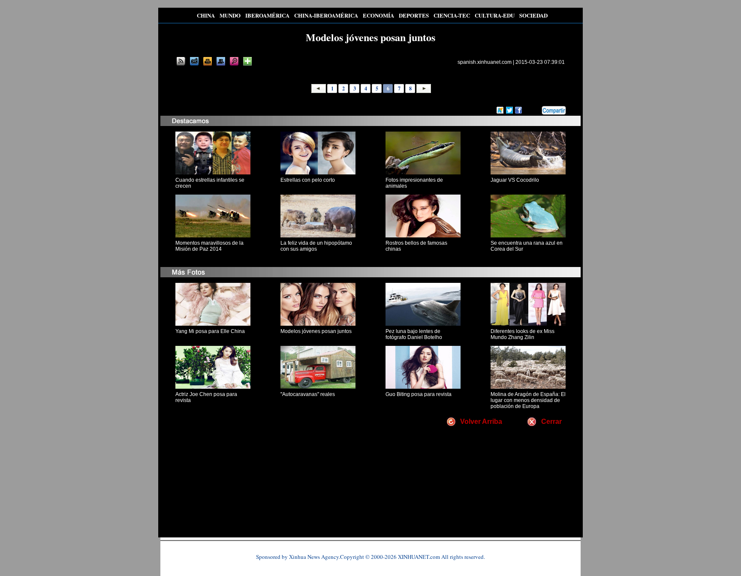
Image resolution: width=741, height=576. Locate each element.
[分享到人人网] (535, 109)
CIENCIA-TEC (452, 15)
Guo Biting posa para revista (419, 394)
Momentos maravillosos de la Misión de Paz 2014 (209, 246)
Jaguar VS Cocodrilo (515, 180)
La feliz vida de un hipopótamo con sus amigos (316, 246)
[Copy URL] (221, 61)
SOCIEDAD (533, 15)
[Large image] (234, 61)
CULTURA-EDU (495, 15)
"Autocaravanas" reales (307, 394)
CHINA (206, 15)
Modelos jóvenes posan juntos (316, 331)
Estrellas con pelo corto (307, 180)
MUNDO (230, 15)
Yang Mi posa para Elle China (210, 331)
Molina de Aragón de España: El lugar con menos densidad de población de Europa (528, 400)
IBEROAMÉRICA (267, 15)
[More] (247, 61)
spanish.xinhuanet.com (485, 62)
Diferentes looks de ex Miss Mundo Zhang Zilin (522, 334)
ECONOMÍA (378, 15)
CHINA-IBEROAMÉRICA (326, 15)
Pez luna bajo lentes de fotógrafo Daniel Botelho (414, 334)
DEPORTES (414, 15)
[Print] (207, 61)
